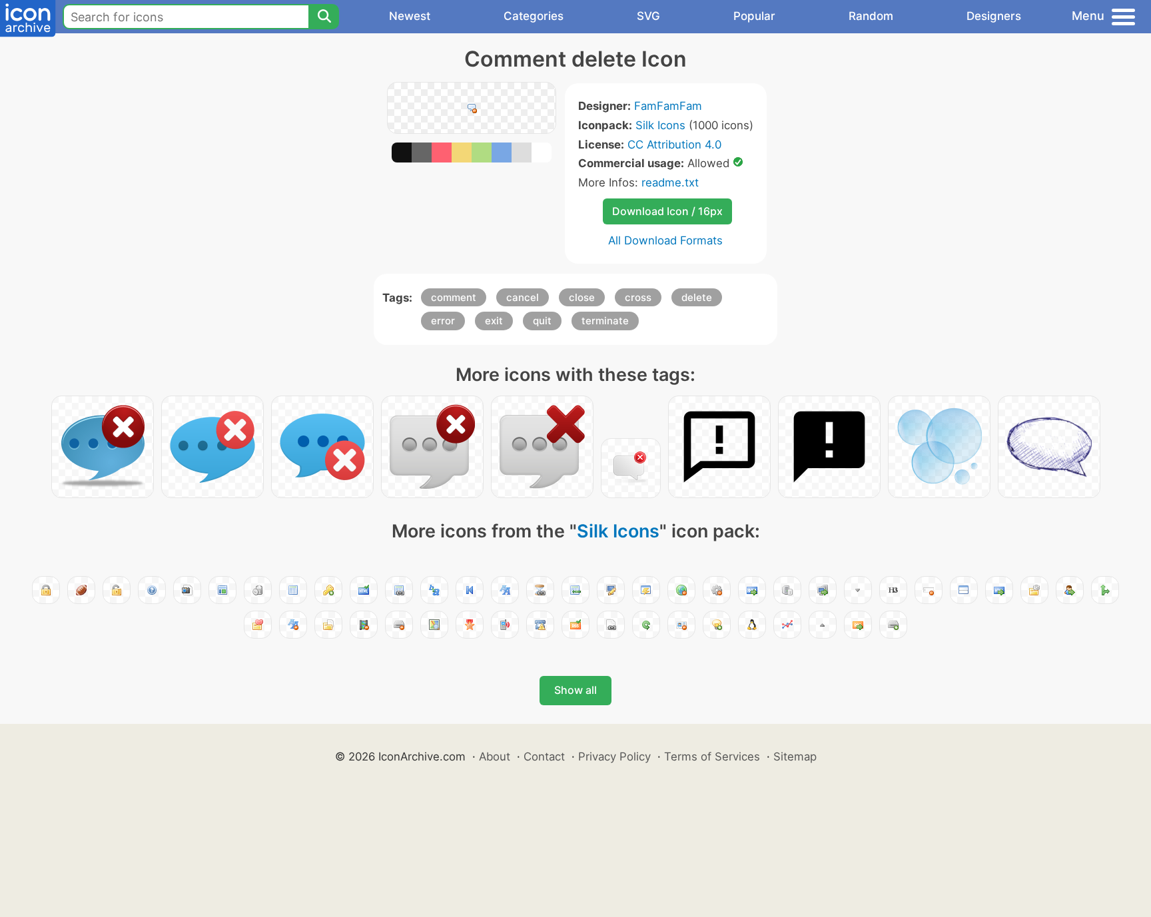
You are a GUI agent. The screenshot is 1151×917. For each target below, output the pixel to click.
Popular (754, 16)
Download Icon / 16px (667, 211)
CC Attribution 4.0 (674, 144)
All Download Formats (665, 240)
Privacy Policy (614, 756)
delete (696, 297)
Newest (409, 16)
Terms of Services (712, 756)
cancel (522, 297)
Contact (544, 756)
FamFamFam (668, 106)
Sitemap (795, 756)
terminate (605, 320)
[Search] (323, 16)
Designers (993, 16)
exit (494, 320)
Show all (575, 690)
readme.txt (670, 182)
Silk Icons (660, 125)
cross (638, 297)
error (443, 320)
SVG (648, 16)
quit (542, 320)
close (582, 297)
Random (871, 16)
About (494, 756)
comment (453, 297)
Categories (534, 16)
